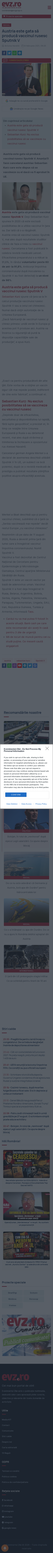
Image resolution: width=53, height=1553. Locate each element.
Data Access (26, 804)
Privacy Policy (41, 804)
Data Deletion (11, 804)
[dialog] (26, 776)
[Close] (48, 749)
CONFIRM (16, 795)
